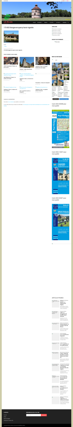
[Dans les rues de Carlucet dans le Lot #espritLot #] (55, 89)
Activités (51, 22)
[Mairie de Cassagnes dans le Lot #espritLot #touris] (55, 77)
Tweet (5, 46)
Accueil (34, 22)
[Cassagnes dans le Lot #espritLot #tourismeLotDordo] (66, 77)
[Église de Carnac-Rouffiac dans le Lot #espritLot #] (55, 83)
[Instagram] (66, 0)
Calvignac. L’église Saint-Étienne (26, 69)
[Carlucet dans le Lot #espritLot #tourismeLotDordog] (66, 89)
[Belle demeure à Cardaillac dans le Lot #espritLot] (55, 94)
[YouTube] (63, 0)
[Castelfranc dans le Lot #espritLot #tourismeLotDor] (66, 71)
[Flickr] (67, 0)
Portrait (5, 414)
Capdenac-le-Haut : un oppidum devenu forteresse (42, 90)
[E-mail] (68, 0)
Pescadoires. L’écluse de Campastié (43, 82)
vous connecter (11, 101)
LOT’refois (58, 22)
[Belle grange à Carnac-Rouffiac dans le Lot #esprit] (60, 83)
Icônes (5, 416)
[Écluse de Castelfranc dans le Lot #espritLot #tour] (55, 71)
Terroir (45, 22)
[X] (65, 0)
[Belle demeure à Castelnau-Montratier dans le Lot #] (60, 65)
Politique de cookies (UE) (8, 420)
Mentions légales (7, 418)
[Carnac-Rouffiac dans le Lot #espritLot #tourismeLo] (66, 83)
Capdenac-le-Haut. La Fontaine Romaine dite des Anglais (41, 67)
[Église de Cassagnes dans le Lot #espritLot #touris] (60, 77)
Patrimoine (39, 22)
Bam (24, 425)
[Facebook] (62, 0)
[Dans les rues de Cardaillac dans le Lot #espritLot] (60, 94)
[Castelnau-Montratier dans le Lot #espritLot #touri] (66, 65)
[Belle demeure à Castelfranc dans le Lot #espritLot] (60, 71)
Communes (64, 22)
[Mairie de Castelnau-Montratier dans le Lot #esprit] (55, 65)
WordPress (20, 425)
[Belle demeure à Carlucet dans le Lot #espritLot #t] (60, 89)
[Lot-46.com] (36, 11)
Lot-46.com (8, 22)
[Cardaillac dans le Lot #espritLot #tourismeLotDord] (66, 94)
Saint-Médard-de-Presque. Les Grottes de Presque (10, 78)
